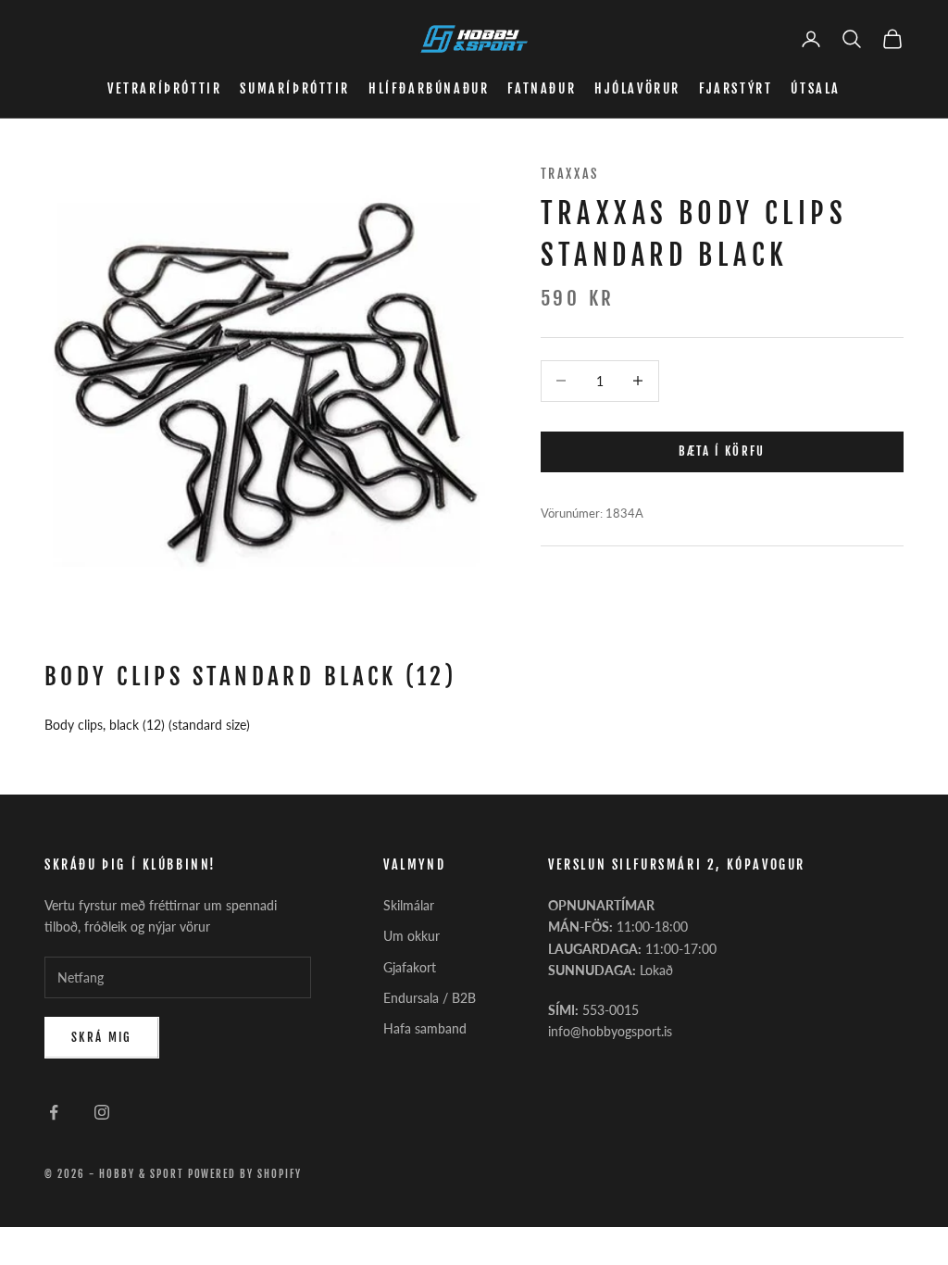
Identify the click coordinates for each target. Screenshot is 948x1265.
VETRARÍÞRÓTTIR (164, 88)
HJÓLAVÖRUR (637, 88)
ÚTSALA (816, 88)
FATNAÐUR (541, 88)
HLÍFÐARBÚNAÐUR (428, 88)
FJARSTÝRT (735, 88)
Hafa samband (425, 1028)
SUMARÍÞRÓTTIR (295, 88)
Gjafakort (409, 967)
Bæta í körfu (722, 451)
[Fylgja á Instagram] (102, 1112)
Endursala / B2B (429, 998)
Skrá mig (101, 1037)
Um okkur (411, 936)
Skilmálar (408, 905)
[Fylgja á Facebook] (53, 1112)
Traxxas (570, 173)
